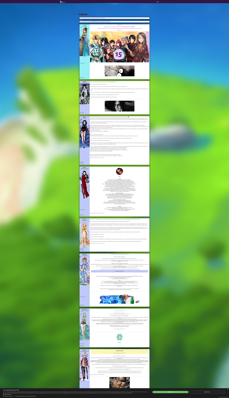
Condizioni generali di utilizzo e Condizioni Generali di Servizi (25, 396)
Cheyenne (85, 309)
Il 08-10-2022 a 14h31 (145, 217)
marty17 (85, 25)
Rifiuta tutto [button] (207, 392)
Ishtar (85, 167)
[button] (75, 394)
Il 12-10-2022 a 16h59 (145, 348)
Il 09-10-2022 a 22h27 (145, 252)
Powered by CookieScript (223, 397)
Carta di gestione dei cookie (8, 396)
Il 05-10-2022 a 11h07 (145, 23)
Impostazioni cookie (120, 393)
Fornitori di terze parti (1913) (128, 391)
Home (81, 21)
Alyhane (85, 254)
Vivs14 (85, 219)
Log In (157, 1)
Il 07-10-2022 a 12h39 (145, 165)
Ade (85, 81)
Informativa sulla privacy (128, 393)
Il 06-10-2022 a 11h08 (145, 115)
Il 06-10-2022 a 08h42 (145, 80)
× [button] (227, 389)
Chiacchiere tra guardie (87, 21)
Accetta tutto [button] (170, 392)
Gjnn (85, 349)
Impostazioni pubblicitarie (92, 393)
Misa (85, 116)
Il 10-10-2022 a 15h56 (145, 307)
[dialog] (114, 393)
